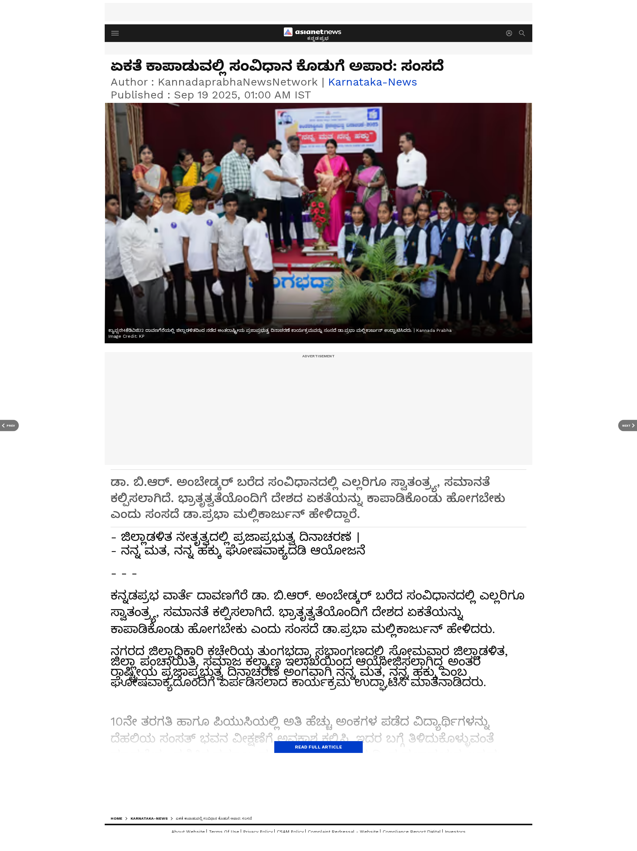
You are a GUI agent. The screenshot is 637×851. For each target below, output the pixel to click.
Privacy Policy (258, 831)
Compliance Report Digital (412, 831)
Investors (455, 831)
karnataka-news (372, 81)
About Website (188, 831)
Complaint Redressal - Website (343, 831)
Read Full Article (318, 747)
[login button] (511, 33)
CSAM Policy (290, 831)
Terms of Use (224, 831)
